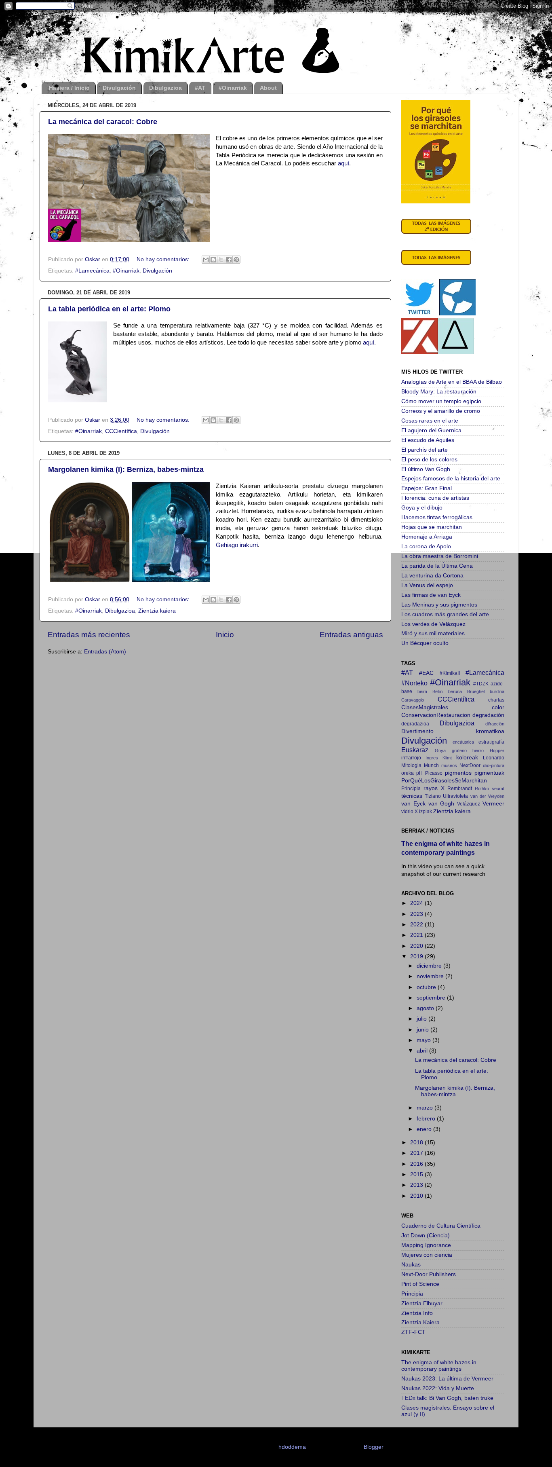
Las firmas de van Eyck (431, 595)
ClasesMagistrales (424, 707)
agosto (426, 1008)
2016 (417, 1164)
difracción (494, 723)
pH (419, 773)
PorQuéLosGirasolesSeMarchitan (444, 781)
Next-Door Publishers (428, 1274)
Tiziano (433, 796)
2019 (417, 956)
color (498, 707)
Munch (431, 765)
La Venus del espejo (427, 585)
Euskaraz (414, 749)
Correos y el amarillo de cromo (440, 411)
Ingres (432, 757)
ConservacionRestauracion (435, 715)
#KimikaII (450, 673)
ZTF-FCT (413, 1332)
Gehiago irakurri (237, 545)
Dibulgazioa (165, 88)
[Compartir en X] (221, 260)
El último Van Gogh (425, 469)
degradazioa (415, 724)
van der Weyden (487, 796)
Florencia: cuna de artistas (435, 498)
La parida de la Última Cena (437, 566)
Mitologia (411, 765)
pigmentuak (489, 773)
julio (422, 1019)
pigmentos (458, 773)
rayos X (434, 788)
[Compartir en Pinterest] (236, 260)
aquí (343, 163)
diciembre (430, 966)
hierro (478, 750)
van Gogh (441, 804)
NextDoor (469, 765)
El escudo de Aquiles (427, 440)
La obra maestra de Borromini (439, 556)
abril (423, 1051)
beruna (455, 691)
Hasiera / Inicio (69, 88)
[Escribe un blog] (213, 260)
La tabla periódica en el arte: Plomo (109, 309)
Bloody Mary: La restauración (438, 392)
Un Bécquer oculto (425, 643)
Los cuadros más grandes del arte (445, 614)
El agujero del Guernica (431, 430)
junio (423, 1030)
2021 (417, 935)
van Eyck (413, 804)
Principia (411, 788)
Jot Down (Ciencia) (425, 1235)
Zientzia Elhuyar (421, 1303)
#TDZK (481, 684)
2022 (417, 925)
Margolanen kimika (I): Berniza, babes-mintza (126, 469)
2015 (417, 1174)
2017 (417, 1153)
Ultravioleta (455, 796)
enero (425, 1129)
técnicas (411, 796)
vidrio (407, 811)
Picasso (433, 773)
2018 (417, 1142)
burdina (497, 691)
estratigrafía (491, 742)
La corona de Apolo (426, 546)
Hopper (497, 750)
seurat (498, 788)
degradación (488, 715)
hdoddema (292, 1447)
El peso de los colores (429, 460)
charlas (496, 700)
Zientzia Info (417, 1313)
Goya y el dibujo (421, 508)
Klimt (447, 757)
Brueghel (476, 691)
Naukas (411, 1265)
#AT (200, 88)
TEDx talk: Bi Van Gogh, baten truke (447, 1398)
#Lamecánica (92, 271)
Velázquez (468, 804)
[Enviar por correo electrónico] (206, 260)
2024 (417, 903)
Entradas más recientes (89, 634)
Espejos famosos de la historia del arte (450, 479)
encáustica (463, 742)
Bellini (437, 691)
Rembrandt (459, 788)
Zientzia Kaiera (420, 1322)
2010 (417, 1196)
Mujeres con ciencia (426, 1255)
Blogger (373, 1447)
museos (449, 765)
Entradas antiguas (351, 634)
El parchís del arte (424, 450)
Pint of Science (420, 1284)
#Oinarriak (233, 88)
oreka (407, 773)
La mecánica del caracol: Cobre (102, 122)
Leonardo (493, 758)
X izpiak (423, 811)
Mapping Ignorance (426, 1245)
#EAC (426, 673)
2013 (417, 1185)
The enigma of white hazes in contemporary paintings (438, 1365)
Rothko (482, 788)
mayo (424, 1040)
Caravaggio (412, 700)
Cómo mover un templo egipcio (441, 401)
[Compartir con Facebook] (229, 260)
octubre (427, 987)
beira (422, 691)
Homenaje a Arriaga (426, 537)
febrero (427, 1119)
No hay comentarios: (164, 259)
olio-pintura (493, 765)
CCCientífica (121, 431)
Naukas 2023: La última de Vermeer (447, 1379)
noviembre (431, 976)
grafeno (459, 750)
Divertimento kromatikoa (452, 731)
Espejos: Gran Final (426, 488)
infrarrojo (411, 758)
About (268, 88)
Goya (440, 750)
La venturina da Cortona (432, 576)
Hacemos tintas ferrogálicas (436, 517)
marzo (425, 1108)
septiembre (432, 998)
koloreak (467, 758)
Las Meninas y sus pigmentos (439, 605)
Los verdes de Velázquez (433, 624)
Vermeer (493, 804)
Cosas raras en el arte (429, 421)
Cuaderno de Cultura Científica (440, 1226)
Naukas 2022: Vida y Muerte (437, 1388)
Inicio (225, 634)
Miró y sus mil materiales (433, 633)
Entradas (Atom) (105, 652)
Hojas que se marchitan (431, 527)
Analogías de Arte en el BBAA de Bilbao (451, 382)
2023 (417, 914)
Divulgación (119, 88)
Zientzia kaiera (157, 611)
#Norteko (414, 683)
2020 (417, 946)
